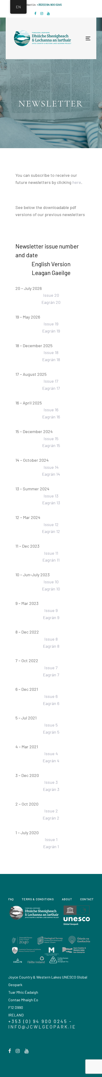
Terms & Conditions (38, 899)
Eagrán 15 (51, 445)
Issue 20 (51, 295)
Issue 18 (51, 352)
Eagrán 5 (51, 732)
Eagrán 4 (51, 760)
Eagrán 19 (51, 330)
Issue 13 (51, 495)
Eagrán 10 (51, 588)
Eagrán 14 (51, 474)
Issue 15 (51, 438)
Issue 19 (51, 323)
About (67, 899)
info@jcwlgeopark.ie (42, 1026)
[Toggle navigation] (69, 38)
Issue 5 (51, 724)
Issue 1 (51, 839)
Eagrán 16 (51, 416)
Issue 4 (51, 753)
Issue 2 (51, 810)
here (76, 182)
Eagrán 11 (51, 560)
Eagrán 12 (51, 531)
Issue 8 (51, 639)
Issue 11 (51, 553)
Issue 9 (51, 610)
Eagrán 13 (51, 502)
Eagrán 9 (51, 617)
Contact (87, 899)
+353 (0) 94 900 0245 (49, 4)
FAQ (11, 899)
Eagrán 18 (51, 359)
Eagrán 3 (51, 789)
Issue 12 (51, 524)
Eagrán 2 (51, 817)
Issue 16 (51, 409)
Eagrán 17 (51, 388)
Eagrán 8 (51, 646)
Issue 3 (51, 782)
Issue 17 (51, 381)
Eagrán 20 (51, 302)
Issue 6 (51, 696)
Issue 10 (51, 581)
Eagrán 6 (51, 703)
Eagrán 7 (51, 674)
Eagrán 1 (51, 846)
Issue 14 (51, 467)
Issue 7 (51, 667)
